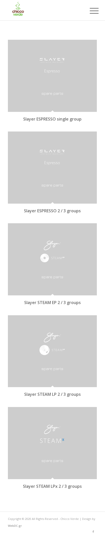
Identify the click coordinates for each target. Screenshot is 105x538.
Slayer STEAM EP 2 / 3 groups (52, 302)
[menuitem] (90, 11)
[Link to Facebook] (93, 531)
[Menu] (90, 11)
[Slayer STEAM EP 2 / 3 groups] (52, 259)
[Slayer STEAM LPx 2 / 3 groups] (52, 443)
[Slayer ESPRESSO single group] (52, 76)
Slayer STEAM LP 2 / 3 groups (52, 394)
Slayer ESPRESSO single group (52, 119)
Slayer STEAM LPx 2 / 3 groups (52, 486)
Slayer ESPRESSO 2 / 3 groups (52, 211)
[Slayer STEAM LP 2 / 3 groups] (52, 351)
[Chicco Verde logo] (43, 10)
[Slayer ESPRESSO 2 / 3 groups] (52, 168)
